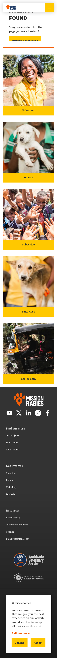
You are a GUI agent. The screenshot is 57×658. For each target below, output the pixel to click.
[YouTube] (9, 413)
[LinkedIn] (28, 413)
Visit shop (11, 487)
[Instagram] (38, 413)
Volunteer (11, 473)
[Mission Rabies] (12, 7)
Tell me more (21, 633)
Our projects (12, 435)
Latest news (12, 442)
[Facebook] (47, 413)
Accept (38, 642)
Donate (10, 480)
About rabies (12, 449)
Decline (19, 642)
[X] (19, 413)
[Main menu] (49, 7)
